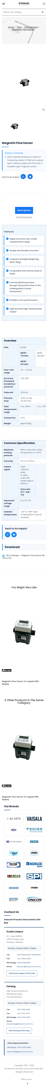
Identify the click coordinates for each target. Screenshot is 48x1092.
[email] (30, 176)
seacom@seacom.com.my (29, 966)
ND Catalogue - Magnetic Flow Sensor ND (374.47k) (23, 556)
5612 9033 (36, 954)
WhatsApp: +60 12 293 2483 (19, 1047)
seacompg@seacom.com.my (20, 1024)
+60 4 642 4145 (23, 1009)
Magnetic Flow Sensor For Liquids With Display (20, 682)
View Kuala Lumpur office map (22, 973)
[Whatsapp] (23, 176)
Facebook (27, 1083)
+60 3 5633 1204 (24, 954)
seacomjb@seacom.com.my (20, 1051)
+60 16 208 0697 (23, 962)
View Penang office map (19, 1030)
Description (24, 210)
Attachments (24, 217)
